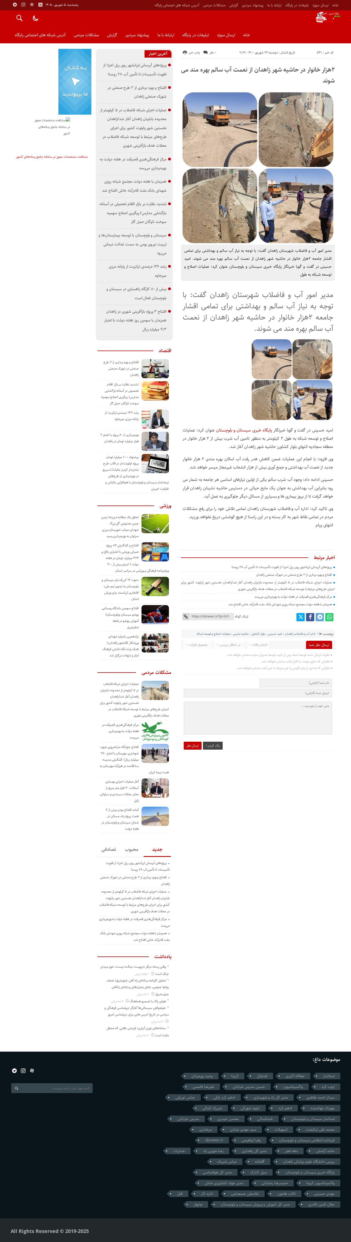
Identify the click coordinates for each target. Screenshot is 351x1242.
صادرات (179, 1151)
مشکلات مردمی (214, 5)
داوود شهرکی (250, 1108)
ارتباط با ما (274, 5)
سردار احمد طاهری (320, 1097)
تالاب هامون (286, 1194)
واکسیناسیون (293, 1087)
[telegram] (15, 5)
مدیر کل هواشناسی (217, 1172)
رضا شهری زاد (213, 1151)
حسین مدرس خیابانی (249, 1087)
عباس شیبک (227, 1162)
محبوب (131, 849)
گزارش (233, 5)
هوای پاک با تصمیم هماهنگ (148, 1001)
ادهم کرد (285, 1108)
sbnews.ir (214, 1140)
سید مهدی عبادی (243, 1130)
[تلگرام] (320, 617)
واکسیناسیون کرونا (320, 1183)
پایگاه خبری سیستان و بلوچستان (244, 430)
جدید (157, 849)
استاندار (329, 1076)
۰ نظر (213, 52)
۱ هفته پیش (142, 974)
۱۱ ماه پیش (143, 1035)
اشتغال (262, 1076)
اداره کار (207, 1194)
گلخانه (260, 1162)
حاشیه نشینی (241, 633)
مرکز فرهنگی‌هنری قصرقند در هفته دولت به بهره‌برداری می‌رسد (293, 596)
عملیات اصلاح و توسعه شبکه (213, 633)
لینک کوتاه (241, 616)
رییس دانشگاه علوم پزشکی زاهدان (309, 1162)
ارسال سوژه (321, 5)
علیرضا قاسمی (203, 1087)
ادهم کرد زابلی (224, 1097)
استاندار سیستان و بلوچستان (313, 1119)
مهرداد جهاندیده (322, 1108)
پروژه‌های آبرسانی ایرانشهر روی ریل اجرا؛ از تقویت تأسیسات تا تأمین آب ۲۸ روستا (282, 567)
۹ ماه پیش (117, 1001)
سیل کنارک (258, 1172)
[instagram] (23, 5)
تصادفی (108, 849)
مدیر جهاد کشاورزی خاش (224, 1183)
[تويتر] (300, 617)
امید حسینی (275, 633)
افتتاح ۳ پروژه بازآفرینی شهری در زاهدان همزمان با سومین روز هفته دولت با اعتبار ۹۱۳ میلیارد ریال (135, 320)
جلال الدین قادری (321, 1204)
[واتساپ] (329, 617)
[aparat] (32, 5)
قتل (180, 1194)
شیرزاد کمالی (212, 1108)
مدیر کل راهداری (254, 1151)
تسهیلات (280, 1130)
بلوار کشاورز (258, 633)
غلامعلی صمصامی (245, 1194)
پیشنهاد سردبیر (253, 5)
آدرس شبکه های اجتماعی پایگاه (177, 5)
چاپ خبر (194, 52)
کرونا (235, 1076)
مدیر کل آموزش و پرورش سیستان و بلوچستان (255, 1204)
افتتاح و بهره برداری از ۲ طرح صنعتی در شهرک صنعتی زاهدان (294, 574)
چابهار (198, 1204)
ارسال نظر (192, 745)
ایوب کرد (328, 1087)
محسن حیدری (228, 1119)
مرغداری (205, 1130)
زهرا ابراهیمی (251, 1140)
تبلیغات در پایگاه (297, 5)
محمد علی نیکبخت (320, 1130)
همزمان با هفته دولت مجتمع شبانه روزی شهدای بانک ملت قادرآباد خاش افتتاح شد (280, 604)
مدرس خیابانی (188, 1119)
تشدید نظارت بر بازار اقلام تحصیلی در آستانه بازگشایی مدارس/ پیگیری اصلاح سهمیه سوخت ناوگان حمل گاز (133, 213)
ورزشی (165, 505)
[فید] (40, 5)
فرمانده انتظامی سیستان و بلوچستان (307, 1140)
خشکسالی (265, 1119)
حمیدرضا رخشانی (275, 1183)
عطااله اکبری (295, 1076)
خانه (335, 5)
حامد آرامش (325, 1151)
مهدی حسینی (324, 1194)
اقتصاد (165, 350)
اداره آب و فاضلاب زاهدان (300, 633)
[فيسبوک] (310, 617)
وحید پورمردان (202, 1076)
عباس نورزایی (185, 1097)
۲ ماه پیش (143, 994)
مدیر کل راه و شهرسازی (270, 1097)
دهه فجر (291, 1151)
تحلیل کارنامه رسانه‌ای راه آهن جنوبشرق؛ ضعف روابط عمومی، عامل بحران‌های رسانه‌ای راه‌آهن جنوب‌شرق (138, 987)
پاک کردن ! (213, 745)
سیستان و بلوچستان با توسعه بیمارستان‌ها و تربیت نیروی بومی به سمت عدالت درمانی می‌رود (132, 244)
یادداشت (162, 956)
